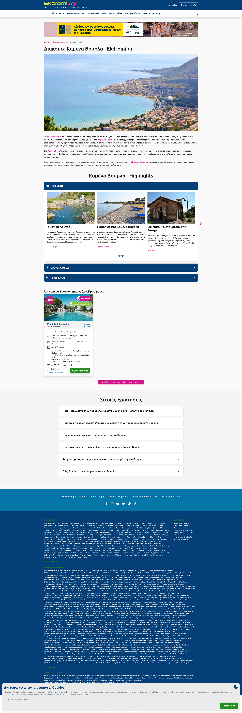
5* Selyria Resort (149, 580)
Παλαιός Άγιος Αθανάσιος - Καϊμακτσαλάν (126, 546)
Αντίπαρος (135, 526)
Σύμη (132, 553)
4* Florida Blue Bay (156, 577)
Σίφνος (53, 553)
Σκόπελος (81, 553)
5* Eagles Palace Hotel (91, 643)
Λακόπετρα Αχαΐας (92, 539)
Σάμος (133, 550)
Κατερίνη (140, 535)
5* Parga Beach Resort (182, 613)
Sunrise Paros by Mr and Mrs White (170, 647)
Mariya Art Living (50, 636)
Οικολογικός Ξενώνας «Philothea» (163, 604)
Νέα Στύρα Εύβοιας (50, 546)
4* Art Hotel (152, 640)
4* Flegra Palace (120, 627)
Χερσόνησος (160, 555)
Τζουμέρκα (154, 553)
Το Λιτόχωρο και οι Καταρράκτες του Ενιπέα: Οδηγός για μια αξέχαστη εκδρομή (126, 678)
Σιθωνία (163, 550)
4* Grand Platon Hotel (82, 577)
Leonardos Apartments (138, 598)
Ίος (77, 532)
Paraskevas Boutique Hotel (104, 629)
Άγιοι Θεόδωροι (49, 523)
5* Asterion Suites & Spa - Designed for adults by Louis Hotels (102, 636)
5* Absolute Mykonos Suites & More (56, 604)
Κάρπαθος (89, 535)
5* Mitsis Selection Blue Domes (66, 627)
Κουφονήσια (126, 537)
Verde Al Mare (132, 622)
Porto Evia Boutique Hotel (138, 589)
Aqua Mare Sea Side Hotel (172, 609)
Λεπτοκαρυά (119, 539)
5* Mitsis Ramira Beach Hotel (184, 627)
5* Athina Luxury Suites (160, 625)
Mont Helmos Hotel (184, 598)
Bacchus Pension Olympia (137, 611)
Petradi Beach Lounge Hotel (71, 643)
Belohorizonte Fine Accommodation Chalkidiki (142, 656)
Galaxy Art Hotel (107, 609)
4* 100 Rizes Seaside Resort (118, 598)
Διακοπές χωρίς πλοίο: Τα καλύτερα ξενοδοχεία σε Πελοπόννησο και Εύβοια (169, 676)
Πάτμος (97, 548)
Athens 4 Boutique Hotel (156, 620)
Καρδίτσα (80, 535)
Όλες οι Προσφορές (153, 13)
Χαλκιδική (144, 555)
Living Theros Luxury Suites (123, 634)
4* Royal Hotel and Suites (153, 613)
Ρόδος (109, 550)
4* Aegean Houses (107, 643)
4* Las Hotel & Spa (104, 613)
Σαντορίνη (141, 550)
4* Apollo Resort (144, 645)
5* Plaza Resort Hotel (86, 627)
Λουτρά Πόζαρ (49, 541)
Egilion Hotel (67, 598)
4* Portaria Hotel (169, 595)
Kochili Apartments (165, 602)
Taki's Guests (124, 661)
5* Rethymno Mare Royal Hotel (55, 649)
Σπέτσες (109, 553)
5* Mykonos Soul (185, 638)
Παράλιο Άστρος (65, 548)
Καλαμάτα (138, 532)
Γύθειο (162, 528)
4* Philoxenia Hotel (157, 586)
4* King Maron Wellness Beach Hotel (76, 611)
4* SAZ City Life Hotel (119, 589)
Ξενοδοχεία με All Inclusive (183, 532)
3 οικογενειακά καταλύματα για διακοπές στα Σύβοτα (120, 682)
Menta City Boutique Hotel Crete (142, 649)
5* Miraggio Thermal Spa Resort (134, 595)
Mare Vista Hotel (117, 584)
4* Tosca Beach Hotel (120, 575)
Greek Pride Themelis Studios (67, 618)
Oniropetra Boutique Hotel (120, 593)
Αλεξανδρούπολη (50, 526)
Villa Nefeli (153, 627)
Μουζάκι (57, 544)
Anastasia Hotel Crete (177, 654)
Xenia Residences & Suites (128, 645)
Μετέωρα (143, 541)
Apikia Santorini (101, 638)
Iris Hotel (64, 600)
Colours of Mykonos (145, 638)
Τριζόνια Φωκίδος (50, 555)
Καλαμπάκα (156, 532)
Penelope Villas (131, 638)
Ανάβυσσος (119, 526)
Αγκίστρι (121, 523)
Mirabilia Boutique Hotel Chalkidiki (121, 607)
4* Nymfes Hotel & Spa (187, 586)
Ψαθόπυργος (82, 557)
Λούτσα (79, 541)
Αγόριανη (129, 523)
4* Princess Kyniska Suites (118, 611)
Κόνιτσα (87, 537)
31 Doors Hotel (64, 622)
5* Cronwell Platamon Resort (148, 573)
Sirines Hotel (176, 593)
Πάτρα (104, 548)
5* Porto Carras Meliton (109, 582)
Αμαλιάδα (83, 526)
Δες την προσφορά (80, 370)
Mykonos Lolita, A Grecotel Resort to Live (172, 652)
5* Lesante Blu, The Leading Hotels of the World (79, 645)
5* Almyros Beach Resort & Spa (55, 631)
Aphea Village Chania (167, 656)
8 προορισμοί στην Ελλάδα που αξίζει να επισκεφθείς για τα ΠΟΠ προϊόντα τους (71, 678)
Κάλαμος (147, 532)
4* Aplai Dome (170, 631)
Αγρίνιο (136, 523)
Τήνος (162, 553)
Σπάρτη (102, 553)
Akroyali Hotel (77, 593)
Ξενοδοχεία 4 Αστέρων (182, 526)
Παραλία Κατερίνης (162, 546)
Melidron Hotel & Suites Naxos (171, 618)
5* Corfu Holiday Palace (52, 582)
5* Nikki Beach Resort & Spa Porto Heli (57, 593)
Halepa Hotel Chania (172, 643)
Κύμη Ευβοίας (49, 539)
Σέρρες (156, 550)
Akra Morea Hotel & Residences (173, 584)
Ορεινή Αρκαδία (89, 546)
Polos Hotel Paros (176, 625)
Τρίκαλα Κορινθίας (71, 555)
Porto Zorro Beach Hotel (88, 584)
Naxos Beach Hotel (74, 631)
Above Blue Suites (102, 595)
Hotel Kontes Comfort (133, 636)
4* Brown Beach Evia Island (53, 584)
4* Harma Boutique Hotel (149, 629)
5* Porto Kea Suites (74, 625)
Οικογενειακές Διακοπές (182, 539)
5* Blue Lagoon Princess (173, 577)
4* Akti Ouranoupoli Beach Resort (56, 613)
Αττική (93, 528)
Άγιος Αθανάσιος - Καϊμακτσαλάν (68, 523)
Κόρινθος (95, 537)
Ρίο (104, 550)
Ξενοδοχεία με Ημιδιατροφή (183, 530)
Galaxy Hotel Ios (49, 618)
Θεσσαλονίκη (48, 532)
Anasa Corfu (177, 629)
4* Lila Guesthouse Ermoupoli (54, 663)
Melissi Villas (177, 640)
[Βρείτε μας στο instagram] (112, 503)
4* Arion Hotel (143, 577)
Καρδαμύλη (71, 535)
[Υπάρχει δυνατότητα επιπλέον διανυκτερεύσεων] (74, 332)
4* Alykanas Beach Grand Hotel (144, 582)
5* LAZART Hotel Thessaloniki (114, 622)
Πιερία (145, 548)
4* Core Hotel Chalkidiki (123, 609)
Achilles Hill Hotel (101, 598)
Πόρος (60, 550)
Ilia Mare (64, 620)
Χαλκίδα (136, 555)
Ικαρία (72, 532)
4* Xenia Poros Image (68, 580)
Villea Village (177, 636)
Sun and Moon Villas (121, 615)
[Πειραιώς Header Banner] (121, 29)
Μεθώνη (117, 541)
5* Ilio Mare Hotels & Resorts (157, 575)
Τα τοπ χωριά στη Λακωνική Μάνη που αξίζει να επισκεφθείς (64, 680)
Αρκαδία (47, 528)
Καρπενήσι (98, 535)
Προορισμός (131, 13)
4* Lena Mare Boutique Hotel (160, 634)
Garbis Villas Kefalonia (51, 600)
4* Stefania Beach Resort (140, 586)
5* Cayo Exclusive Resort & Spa (54, 625)
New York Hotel (129, 625)
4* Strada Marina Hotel (52, 638)
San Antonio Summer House (84, 615)
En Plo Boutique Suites (86, 638)
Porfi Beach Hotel (88, 649)
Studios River (152, 611)
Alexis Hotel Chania (141, 634)
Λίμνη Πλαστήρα (153, 539)
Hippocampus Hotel (89, 631)
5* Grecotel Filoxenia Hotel (98, 571)
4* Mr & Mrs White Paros (125, 618)
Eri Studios (187, 629)
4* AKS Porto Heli (67, 577)
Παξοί (152, 546)
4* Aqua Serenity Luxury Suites (146, 654)
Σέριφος (149, 550)
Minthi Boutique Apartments (54, 607)
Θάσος (167, 530)
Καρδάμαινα (61, 535)
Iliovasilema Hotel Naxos (52, 647)
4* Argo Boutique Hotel (104, 627)
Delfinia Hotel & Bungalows (107, 645)
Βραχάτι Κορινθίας (122, 528)
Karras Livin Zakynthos (71, 652)
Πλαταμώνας (153, 548)
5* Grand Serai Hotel (129, 573)
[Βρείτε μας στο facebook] (106, 503)
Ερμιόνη (110, 530)
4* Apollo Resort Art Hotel (140, 604)
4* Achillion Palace (143, 625)
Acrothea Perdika (101, 607)
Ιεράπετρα (58, 532)
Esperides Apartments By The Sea (147, 618)
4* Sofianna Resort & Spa (67, 654)
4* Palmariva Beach (71, 584)
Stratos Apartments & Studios (93, 625)
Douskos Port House (154, 595)
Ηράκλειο (159, 530)
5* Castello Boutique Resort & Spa (127, 629)
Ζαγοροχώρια (135, 530)
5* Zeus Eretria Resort (103, 575)
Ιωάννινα (83, 532)
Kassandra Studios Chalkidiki (76, 663)
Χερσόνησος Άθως (50, 557)
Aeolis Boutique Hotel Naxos (141, 593)
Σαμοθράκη (125, 550)
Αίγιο (155, 523)
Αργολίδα (152, 526)
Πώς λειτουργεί (97, 496)
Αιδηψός (162, 523)
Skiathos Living (49, 609)
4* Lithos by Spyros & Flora (113, 640)
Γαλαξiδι (140, 528)
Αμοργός (101, 526)
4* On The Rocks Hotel (136, 647)
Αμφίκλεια (109, 526)
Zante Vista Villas (127, 654)
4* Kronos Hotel (83, 580)
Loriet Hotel (187, 609)
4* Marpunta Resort (103, 589)
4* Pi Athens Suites (85, 618)
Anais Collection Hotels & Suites (178, 620)
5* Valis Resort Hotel (79, 573)
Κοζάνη (56, 537)
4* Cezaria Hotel (115, 595)
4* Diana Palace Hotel (184, 595)
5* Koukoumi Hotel (165, 627)
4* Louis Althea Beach (85, 654)
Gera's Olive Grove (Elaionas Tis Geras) (182, 607)
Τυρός (89, 555)
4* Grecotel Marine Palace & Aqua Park (160, 571)
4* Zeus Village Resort (75, 658)
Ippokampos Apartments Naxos (141, 643)
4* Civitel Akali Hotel (179, 634)
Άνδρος (127, 526)
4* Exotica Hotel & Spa (137, 575)
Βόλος (112, 528)
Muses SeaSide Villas (173, 589)
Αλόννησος (74, 526)
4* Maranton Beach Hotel (101, 577)
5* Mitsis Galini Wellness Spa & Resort (57, 573)
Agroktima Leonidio (99, 600)
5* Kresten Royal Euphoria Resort (151, 631)
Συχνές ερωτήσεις (171, 496)
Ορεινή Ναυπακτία (103, 546)
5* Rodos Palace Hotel (157, 589)
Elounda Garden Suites (77, 634)
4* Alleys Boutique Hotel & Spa (145, 663)
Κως (74, 539)
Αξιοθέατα (57, 185)
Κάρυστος (107, 535)
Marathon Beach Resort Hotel (156, 607)
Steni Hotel (69, 615)
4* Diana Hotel (153, 598)
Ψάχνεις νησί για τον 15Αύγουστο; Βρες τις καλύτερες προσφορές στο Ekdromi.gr (114, 680)
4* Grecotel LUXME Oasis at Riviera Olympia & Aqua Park (110, 586)
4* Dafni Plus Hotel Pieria (53, 652)
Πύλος (84, 550)
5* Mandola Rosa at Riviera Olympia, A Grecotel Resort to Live (65, 571)
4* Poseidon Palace (94, 573)
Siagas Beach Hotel (125, 582)
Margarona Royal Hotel (66, 589)
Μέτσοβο (152, 541)
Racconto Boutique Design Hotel (88, 609)
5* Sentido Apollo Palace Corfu (82, 629)
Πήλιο (139, 548)
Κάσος (115, 535)
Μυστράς (108, 544)
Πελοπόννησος (130, 548)
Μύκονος (100, 544)
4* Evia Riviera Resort (51, 577)
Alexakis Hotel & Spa (78, 622)
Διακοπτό (54, 530)
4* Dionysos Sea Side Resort (72, 647)
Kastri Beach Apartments (139, 661)
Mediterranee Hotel (76, 613)
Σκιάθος (73, 553)
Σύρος (138, 553)
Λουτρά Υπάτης (61, 541)
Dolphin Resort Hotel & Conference (107, 654)
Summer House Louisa (94, 622)
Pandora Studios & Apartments (54, 658)
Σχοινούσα (145, 553)
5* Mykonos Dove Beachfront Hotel (56, 640)
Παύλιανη (111, 548)
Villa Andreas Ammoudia (104, 615)
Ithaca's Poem (139, 607)
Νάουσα (131, 544)
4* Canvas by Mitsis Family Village (126, 631)
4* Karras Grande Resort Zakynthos (96, 593)
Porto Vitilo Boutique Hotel (85, 589)
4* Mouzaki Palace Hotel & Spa (88, 582)
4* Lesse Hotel (104, 584)
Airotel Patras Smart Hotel (179, 600)
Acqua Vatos (168, 613)
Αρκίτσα (54, 528)
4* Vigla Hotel (158, 643)
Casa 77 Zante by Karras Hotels (169, 622)
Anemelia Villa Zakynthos (147, 652)
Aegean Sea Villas (77, 640)
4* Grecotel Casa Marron (117, 571)
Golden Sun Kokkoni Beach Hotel (55, 586)
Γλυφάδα (148, 528)
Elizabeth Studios (50, 589)
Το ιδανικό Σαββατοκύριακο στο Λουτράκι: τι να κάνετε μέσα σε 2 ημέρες (116, 676)
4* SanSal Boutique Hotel (113, 625)
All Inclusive (58, 13)
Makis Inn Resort (165, 629)
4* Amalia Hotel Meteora (52, 598)
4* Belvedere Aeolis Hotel (153, 609)
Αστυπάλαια (85, 528)
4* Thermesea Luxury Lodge (137, 627)
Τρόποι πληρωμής (119, 496)
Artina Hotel (137, 609)
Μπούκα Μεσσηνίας (88, 544)
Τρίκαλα (60, 555)
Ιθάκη (66, 532)
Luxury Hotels (91, 13)
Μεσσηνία (134, 541)
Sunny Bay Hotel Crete (99, 611)
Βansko (105, 528)
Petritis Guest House (179, 615)
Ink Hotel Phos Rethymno (83, 656)
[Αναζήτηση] (196, 13)
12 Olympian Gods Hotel (151, 584)
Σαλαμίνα (116, 550)
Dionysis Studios (91, 602)
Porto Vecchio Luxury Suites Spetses (133, 658)
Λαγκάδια (81, 539)
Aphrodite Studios (186, 611)
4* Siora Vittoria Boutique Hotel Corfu (121, 600)
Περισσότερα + (53, 246)
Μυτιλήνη (116, 544)
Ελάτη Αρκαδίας (64, 530)
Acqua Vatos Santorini (123, 602)
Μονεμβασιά (48, 544)
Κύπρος (68, 539)
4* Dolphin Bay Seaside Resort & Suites (128, 580)
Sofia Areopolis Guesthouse (89, 661)
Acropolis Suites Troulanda (148, 622)
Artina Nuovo (48, 629)
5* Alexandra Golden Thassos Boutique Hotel (78, 595)
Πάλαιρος (145, 546)
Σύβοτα (125, 553)
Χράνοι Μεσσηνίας (70, 557)
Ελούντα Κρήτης (92, 530)
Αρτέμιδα (62, 528)
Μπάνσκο (77, 544)
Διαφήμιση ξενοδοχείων (144, 496)
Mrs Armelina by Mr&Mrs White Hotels (97, 647)
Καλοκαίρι (74, 13)
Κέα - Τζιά (149, 535)
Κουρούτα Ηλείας (113, 537)
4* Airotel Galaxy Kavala (161, 593)
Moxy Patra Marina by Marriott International (112, 591)
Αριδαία (160, 526)
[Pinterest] (129, 503)
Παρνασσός (83, 548)
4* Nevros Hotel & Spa (51, 620)
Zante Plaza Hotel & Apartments (102, 580)
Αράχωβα (144, 526)
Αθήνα (143, 523)
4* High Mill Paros (189, 589)
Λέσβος (127, 539)
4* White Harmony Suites (93, 640)
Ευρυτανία (125, 530)
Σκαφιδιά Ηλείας (62, 553)
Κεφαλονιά (48, 537)
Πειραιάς (120, 548)
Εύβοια (117, 530)
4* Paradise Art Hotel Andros (79, 586)
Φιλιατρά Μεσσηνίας (106, 555)
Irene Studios (161, 582)
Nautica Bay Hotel (166, 573)
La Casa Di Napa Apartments (53, 615)
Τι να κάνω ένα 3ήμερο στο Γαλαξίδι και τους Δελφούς (173, 678)
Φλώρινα (118, 555)
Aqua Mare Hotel (148, 636)
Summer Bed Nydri (130, 652)
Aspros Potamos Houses (114, 652)
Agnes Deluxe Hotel (100, 620)
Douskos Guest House (69, 638)
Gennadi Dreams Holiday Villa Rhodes (180, 661)
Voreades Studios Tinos (158, 661)
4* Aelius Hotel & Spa (143, 600)
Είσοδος (173, 5)
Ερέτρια (102, 530)
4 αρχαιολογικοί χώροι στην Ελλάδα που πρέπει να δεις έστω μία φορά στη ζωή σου (72, 682)
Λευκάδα (135, 539)
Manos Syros (180, 604)
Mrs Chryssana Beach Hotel (158, 591)
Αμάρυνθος (92, 526)
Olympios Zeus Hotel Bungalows (80, 620)
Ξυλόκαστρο (78, 546)
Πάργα (75, 548)
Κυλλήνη (159, 537)
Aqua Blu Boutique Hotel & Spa (68, 636)
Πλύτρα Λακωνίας (50, 550)
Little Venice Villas (50, 654)
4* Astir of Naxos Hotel (52, 643)
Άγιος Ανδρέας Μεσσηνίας (90, 523)
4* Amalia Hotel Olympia (86, 591)
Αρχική (47, 42)
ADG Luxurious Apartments (83, 598)
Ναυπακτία (139, 544)
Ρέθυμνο (98, 550)
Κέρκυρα (165, 535)
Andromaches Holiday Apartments (165, 638)
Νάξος (124, 544)
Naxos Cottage (151, 647)
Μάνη (86, 541)
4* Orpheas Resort (74, 649)
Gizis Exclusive (49, 627)
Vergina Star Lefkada (162, 615)
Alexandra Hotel (90, 613)
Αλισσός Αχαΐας (63, 526)
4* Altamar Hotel (172, 586)
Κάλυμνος (165, 532)
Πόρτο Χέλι (68, 550)
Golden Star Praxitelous (52, 591)
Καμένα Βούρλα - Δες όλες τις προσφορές (121, 382)
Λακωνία (104, 539)
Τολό (168, 553)
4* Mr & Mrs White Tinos (133, 584)
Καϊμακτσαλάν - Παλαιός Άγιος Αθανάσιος (109, 532)
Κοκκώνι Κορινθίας (67, 537)
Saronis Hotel (137, 602)
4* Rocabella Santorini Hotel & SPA (56, 634)
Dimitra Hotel (163, 654)
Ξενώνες (177, 535)
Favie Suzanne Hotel (69, 591)
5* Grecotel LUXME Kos (136, 571)
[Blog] (135, 503)
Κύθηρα (151, 537)
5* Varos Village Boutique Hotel (135, 640)
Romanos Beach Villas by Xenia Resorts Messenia (61, 661)
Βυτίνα (132, 528)
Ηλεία (152, 530)
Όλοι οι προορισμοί (60, 42)
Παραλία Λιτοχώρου (51, 548)
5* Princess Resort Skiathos (65, 609)
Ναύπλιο (148, 544)
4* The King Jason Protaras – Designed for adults (165, 658)
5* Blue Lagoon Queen (165, 663)
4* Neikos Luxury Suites (168, 598)
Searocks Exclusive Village (120, 604)
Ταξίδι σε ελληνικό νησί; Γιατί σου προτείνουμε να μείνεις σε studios (67, 676)
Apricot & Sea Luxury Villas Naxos (92, 652)
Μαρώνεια (108, 541)
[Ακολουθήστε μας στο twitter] (123, 503)
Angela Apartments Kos (160, 645)
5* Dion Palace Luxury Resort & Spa (124, 577)
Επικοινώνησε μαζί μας (73, 496)
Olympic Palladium (165, 640)
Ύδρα (95, 555)
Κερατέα (157, 535)
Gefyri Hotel (186, 622)
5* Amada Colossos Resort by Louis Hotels (58, 656)
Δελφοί (46, 530)
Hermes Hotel (188, 625)
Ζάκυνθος (145, 530)
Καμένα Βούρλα (54, 136)
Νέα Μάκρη (157, 544)
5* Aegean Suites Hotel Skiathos (176, 649)
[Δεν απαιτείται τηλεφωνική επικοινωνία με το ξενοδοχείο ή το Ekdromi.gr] (71, 365)
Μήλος (159, 541)
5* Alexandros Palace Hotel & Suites (99, 634)
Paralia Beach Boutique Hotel (74, 602)
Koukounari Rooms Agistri (53, 611)
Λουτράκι (71, 541)
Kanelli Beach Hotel (69, 582)
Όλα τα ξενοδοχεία (50, 667)
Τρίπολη (82, 555)
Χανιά (152, 555)
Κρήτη (134, 537)
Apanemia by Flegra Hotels (138, 591)
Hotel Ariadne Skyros (119, 647)
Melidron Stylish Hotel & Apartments (119, 663)
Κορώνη (103, 537)
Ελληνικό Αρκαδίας (78, 530)
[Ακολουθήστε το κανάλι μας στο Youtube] (118, 503)
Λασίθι (111, 539)
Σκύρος (88, 553)
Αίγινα (150, 523)
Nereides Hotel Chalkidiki (109, 661)
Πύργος (90, 550)
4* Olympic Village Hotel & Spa (167, 580)
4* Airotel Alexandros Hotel (168, 611)
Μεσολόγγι (125, 541)
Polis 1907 (159, 649)
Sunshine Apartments (106, 602)
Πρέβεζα (77, 550)
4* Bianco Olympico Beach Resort (55, 575)
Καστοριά (132, 535)
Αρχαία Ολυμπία (73, 528)
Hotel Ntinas (178, 602)
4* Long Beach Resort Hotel (183, 573)
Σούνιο (95, 553)
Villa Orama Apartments (138, 620)
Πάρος (91, 548)
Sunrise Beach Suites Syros (180, 645)
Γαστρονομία (57, 277)
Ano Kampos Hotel (50, 622)
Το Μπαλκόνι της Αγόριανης (80, 604)
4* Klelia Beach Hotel (51, 580)
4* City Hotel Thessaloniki (53, 602)
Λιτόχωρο (164, 539)
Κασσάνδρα (123, 535)
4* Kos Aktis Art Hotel (105, 631)
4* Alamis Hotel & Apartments (104, 618)
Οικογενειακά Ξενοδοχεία (183, 537)
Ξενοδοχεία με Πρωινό (182, 528)
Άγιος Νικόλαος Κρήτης (108, 523)
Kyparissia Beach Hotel (135, 613)
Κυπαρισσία (60, 539)
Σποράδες (117, 553)
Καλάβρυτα (129, 532)
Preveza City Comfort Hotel (118, 620)
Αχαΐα (99, 528)
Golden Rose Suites (150, 602)
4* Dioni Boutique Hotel (52, 595)
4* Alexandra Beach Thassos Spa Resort (79, 607)
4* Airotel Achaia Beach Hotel (179, 575)
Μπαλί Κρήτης (67, 544)
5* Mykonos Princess (62, 629)
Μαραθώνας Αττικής (96, 541)
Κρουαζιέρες (142, 537)
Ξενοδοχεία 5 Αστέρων (182, 523)
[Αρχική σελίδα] (47, 13)
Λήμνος (143, 539)
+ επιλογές (67, 338)
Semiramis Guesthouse (160, 600)
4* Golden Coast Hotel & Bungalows (81, 575)
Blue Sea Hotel (175, 591)
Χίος (60, 557)
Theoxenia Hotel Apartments (178, 582)
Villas (119, 13)
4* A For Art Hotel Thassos (100, 604)
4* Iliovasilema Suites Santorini (79, 600)
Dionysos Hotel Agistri (163, 636)
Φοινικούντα (127, 555)
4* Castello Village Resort (184, 663)
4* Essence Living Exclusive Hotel (141, 615)
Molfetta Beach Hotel (116, 638)
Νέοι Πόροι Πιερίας (65, 546)
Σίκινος (46, 553)
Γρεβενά (155, 528)
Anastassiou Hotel (119, 613)
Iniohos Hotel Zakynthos (52, 645)
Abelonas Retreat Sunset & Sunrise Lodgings (109, 656)
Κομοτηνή (78, 537)
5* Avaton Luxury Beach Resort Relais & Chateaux (102, 658)
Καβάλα (90, 532)
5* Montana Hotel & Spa (111, 573)
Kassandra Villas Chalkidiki (96, 663)
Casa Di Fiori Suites (121, 643)
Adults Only (108, 13)
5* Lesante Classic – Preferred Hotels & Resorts (113, 649)
